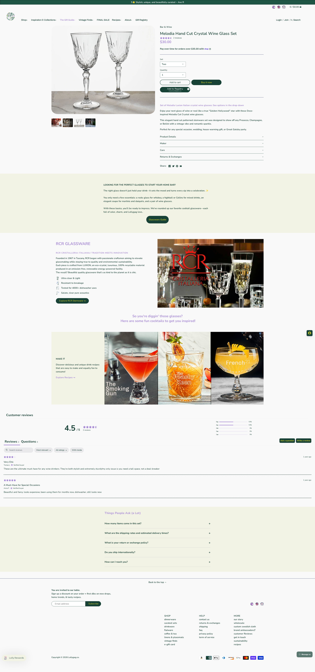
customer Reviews (243, 633)
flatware (168, 630)
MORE (237, 615)
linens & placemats (174, 637)
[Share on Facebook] (170, 165)
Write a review (303, 440)
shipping (203, 626)
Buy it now (206, 82)
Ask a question (287, 440)
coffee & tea (170, 633)
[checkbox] (77, 450)
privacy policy (206, 633)
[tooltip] (188, 89)
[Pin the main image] (177, 165)
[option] (56, 122)
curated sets (170, 623)
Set (161, 59)
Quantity (163, 70)
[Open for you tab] (310, 333)
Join (286, 20)
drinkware (169, 626)
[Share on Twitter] (173, 165)
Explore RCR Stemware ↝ (72, 300)
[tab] (29, 441)
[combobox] (297, 19)
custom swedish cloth (245, 626)
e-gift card (169, 644)
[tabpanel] (157, 472)
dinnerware (170, 619)
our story (238, 619)
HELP (202, 615)
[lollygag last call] (184, 333)
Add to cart (175, 82)
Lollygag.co (73, 657)
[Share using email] (181, 165)
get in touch (240, 637)
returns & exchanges (209, 623)
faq (200, 630)
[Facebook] (273, 7)
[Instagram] (283, 7)
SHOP (167, 615)
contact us (204, 619)
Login (279, 20)
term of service (206, 637)
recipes (237, 644)
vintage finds (170, 640)
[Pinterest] (278, 7)
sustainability (240, 640)
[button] (175, 89)
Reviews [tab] (12, 441)
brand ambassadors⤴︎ (244, 630)
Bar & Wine (166, 26)
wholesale (239, 623)
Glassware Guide (157, 219)
